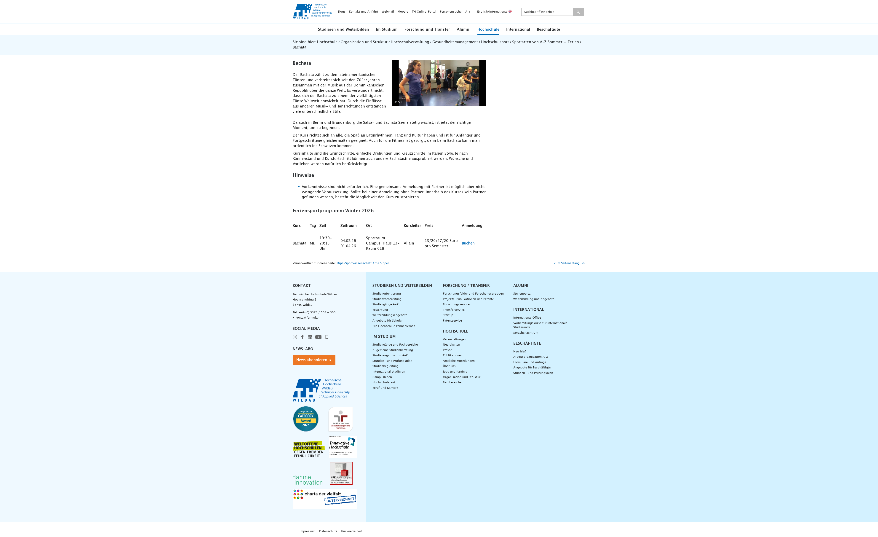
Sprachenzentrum (525, 332)
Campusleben (382, 377)
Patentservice (452, 320)
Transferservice (454, 310)
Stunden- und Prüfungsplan (392, 361)
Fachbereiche (452, 382)
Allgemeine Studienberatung (392, 350)
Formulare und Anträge (529, 362)
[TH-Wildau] (313, 17)
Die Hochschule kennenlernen (393, 326)
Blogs (341, 11)
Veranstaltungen (454, 339)
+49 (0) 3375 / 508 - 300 (317, 312)
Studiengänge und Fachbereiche (395, 344)
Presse (447, 350)
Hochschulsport (383, 382)
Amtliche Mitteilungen (459, 361)
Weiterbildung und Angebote (533, 299)
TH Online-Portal (424, 11)
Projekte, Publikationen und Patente (468, 299)
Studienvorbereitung (387, 299)
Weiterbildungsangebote (389, 315)
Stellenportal (522, 293)
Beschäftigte (548, 29)
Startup (448, 315)
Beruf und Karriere (385, 388)
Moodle (403, 11)
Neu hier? (519, 351)
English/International (493, 11)
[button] (343, 29)
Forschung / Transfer (466, 285)
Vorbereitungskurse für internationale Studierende (540, 325)
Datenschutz (328, 531)
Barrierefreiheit (351, 531)
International (518, 29)
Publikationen (453, 355)
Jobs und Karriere (455, 371)
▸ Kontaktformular (306, 317)
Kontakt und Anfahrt (363, 11)
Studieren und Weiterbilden (343, 29)
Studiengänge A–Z (385, 304)
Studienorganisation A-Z (390, 355)
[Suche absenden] (578, 12)
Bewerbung (380, 310)
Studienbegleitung (385, 366)
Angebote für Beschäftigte (532, 367)
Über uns (449, 366)
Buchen (468, 243)
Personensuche (450, 11)
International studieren (388, 371)
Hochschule (488, 29)
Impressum (308, 531)
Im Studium (387, 29)
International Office (527, 317)
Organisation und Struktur (461, 377)
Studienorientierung (386, 293)
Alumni (464, 29)
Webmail (388, 11)
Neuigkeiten (451, 344)
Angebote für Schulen (387, 320)
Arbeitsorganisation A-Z (530, 356)
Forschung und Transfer (427, 29)
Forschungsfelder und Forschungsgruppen (473, 293)
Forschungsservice (456, 304)
